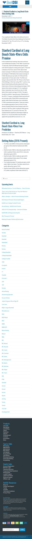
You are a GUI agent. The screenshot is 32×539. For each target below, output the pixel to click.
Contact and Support (8, 486)
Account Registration (8, 466)
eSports (5, 433)
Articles (4, 17)
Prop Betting (6, 460)
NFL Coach (4, 350)
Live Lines (4, 304)
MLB (3, 314)
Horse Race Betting (8, 458)
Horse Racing (5, 291)
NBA (3, 337)
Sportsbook (6, 427)
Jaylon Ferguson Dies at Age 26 (10, 301)
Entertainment (7, 435)
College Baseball (6, 252)
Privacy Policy (6, 492)
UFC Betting (6, 452)
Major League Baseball (8, 307)
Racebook (5, 432)
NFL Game (4, 356)
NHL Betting (6, 450)
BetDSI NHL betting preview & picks (11, 212)
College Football (6, 258)
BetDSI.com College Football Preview (11, 203)
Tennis (3, 402)
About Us (5, 484)
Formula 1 (4, 278)
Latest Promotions (8, 475)
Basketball (9, 17)
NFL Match (4, 363)
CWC (3, 262)
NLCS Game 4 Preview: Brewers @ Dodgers (13, 200)
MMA (3, 324)
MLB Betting (6, 449)
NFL (3, 340)
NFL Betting (6, 446)
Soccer (3, 386)
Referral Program (7, 477)
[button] (27, 2)
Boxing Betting (7, 454)
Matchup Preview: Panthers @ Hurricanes (12, 219)
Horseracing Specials (7, 294)
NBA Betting (6, 447)
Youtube (5, 489)
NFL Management (6, 359)
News (4, 440)
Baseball (4, 236)
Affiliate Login (6, 479)
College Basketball (17, 17)
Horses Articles (6, 298)
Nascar (3, 333)
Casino (5, 430)
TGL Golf (4, 408)
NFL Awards (5, 346)
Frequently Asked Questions (10, 471)
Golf (3, 281)
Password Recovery (8, 469)
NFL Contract (5, 353)
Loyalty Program (7, 474)
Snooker (4, 382)
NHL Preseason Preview (8, 216)
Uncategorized (6, 412)
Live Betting (6, 429)
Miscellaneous (5, 311)
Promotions (6, 438)
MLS (3, 320)
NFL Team (4, 373)
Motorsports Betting (8, 457)
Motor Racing (5, 330)
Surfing (4, 399)
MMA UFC (4, 327)
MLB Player (5, 317)
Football (4, 275)
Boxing (3, 245)
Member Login (7, 467)
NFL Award (4, 343)
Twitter (5, 488)
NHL (3, 376)
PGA (3, 379)
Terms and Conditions (9, 491)
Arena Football (5, 229)
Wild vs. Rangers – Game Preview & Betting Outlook (15, 196)
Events (3, 268)
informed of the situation (14, 515)
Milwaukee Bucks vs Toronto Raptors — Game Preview (16, 188)
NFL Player (4, 369)
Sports (3, 395)
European (4, 265)
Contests (5, 436)
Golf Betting (6, 455)
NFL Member (5, 366)
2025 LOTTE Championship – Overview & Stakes (14, 209)
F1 (2, 271)
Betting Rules (6, 472)
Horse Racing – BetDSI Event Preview (11, 206)
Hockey (4, 288)
